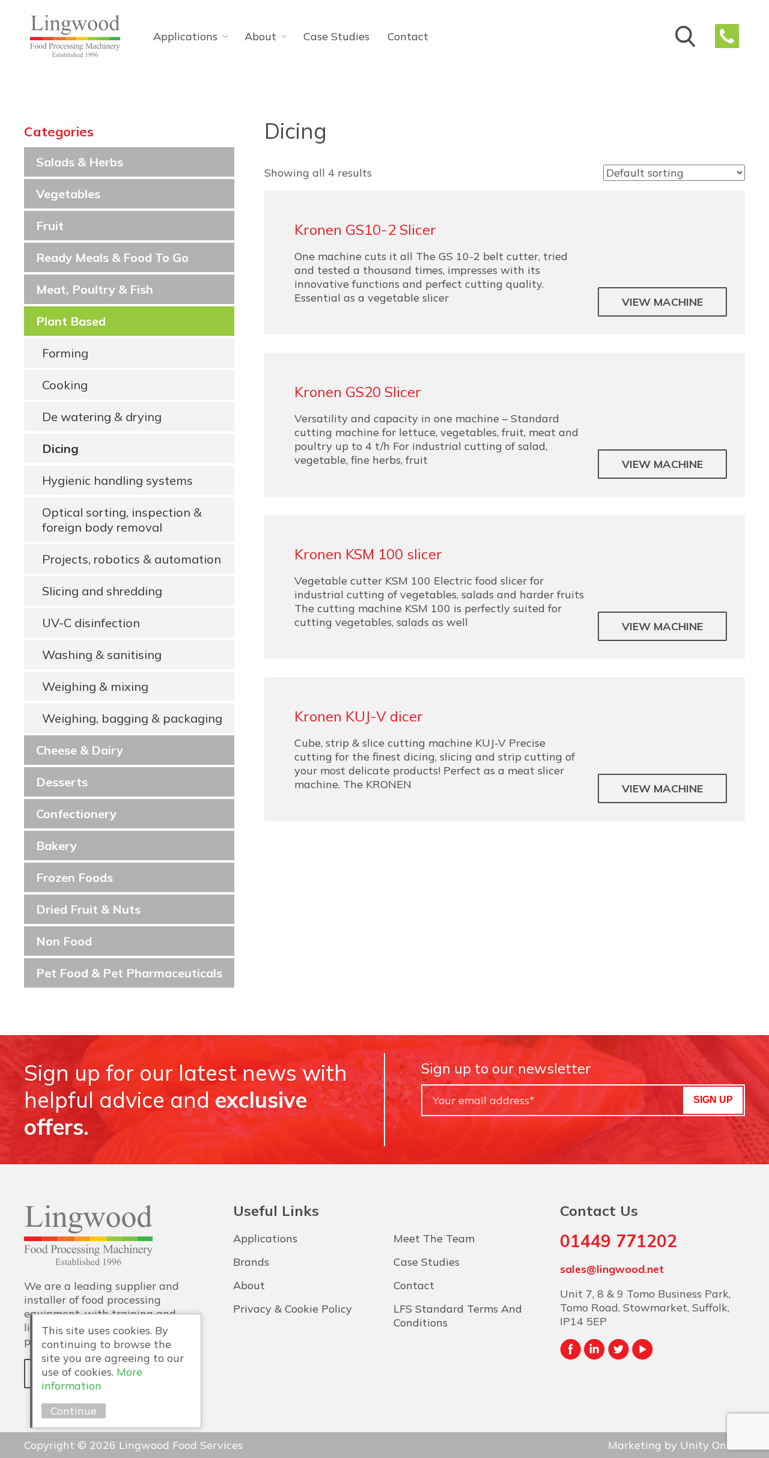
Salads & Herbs (79, 161)
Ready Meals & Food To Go (112, 257)
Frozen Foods (74, 877)
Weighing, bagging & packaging (132, 718)
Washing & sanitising (102, 654)
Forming (65, 352)
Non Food (64, 941)
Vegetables (68, 193)
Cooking (65, 384)
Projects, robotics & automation (131, 558)
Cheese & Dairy (79, 750)
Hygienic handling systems (117, 480)
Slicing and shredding (102, 590)
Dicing (60, 448)
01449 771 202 (727, 36)
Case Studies (336, 36)
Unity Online (712, 1445)
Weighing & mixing (95, 686)
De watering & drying (102, 416)
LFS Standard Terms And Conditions (458, 1315)
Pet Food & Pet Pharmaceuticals (129, 972)
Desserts (62, 781)
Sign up (713, 1100)
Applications (185, 36)
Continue (73, 1411)
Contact (408, 36)
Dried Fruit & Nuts (88, 909)
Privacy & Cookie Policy (292, 1309)
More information (91, 1379)
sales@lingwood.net (612, 1269)
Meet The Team (434, 1238)
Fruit (50, 225)
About (260, 36)
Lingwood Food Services (75, 36)
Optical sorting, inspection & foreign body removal (122, 520)
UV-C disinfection (91, 622)
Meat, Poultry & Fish (94, 289)
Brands (251, 1262)
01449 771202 (618, 1240)
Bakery (56, 845)
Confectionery (76, 813)
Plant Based (71, 321)
